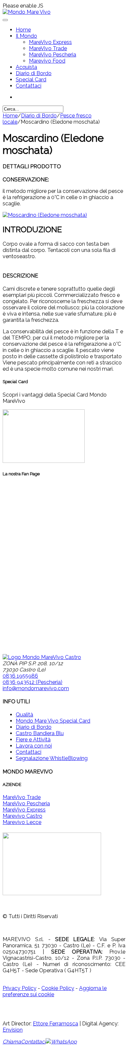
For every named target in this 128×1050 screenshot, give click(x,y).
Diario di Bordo (34, 73)
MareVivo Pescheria (52, 54)
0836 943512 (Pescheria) (32, 682)
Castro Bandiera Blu (40, 733)
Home (23, 30)
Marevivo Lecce (22, 822)
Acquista (26, 67)
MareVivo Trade (48, 48)
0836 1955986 (20, 676)
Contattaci (28, 86)
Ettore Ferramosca (55, 1023)
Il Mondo (26, 36)
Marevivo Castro (22, 816)
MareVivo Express (50, 42)
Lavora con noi (34, 746)
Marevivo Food (47, 61)
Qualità (24, 714)
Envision (13, 1030)
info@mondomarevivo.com (36, 688)
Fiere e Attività (33, 739)
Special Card (31, 79)
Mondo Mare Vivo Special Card (53, 721)
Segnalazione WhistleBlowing (52, 758)
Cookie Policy (57, 988)
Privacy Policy (19, 988)
